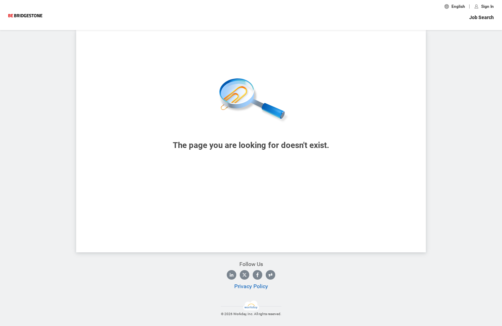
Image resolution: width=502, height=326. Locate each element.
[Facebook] (257, 275)
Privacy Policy (251, 286)
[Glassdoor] (270, 275)
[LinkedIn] (231, 275)
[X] (244, 275)
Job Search (481, 17)
